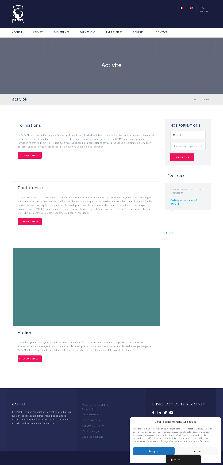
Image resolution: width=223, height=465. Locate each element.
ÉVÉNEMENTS (61, 32)
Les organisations (92, 436)
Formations (29, 125)
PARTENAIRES (114, 32)
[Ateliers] (86, 286)
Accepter (154, 451)
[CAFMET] (18, 13)
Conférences (31, 187)
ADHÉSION (139, 32)
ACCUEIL (17, 32)
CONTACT (162, 32)
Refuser (197, 451)
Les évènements (92, 414)
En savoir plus (30, 155)
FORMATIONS (88, 32)
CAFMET (38, 32)
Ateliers (25, 332)
